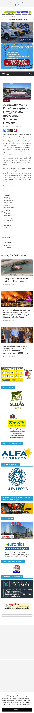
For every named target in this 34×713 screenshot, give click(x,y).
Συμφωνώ (17, 709)
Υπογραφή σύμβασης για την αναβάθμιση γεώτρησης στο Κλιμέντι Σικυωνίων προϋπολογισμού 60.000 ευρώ (15, 349)
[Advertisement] (17, 642)
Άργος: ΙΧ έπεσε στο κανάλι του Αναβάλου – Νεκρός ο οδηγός (16, 280)
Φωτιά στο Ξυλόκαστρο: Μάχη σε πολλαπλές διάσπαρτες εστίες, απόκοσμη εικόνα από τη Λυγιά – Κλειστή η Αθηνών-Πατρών (16, 313)
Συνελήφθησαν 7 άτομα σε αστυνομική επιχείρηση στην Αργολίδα (7, 242)
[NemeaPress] (3, 74)
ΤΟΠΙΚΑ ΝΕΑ (6, 100)
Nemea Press (18, 126)
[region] (17, 702)
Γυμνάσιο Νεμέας (8, 186)
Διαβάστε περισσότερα (23, 704)
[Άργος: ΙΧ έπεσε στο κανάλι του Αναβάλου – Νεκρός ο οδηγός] (17, 261)
